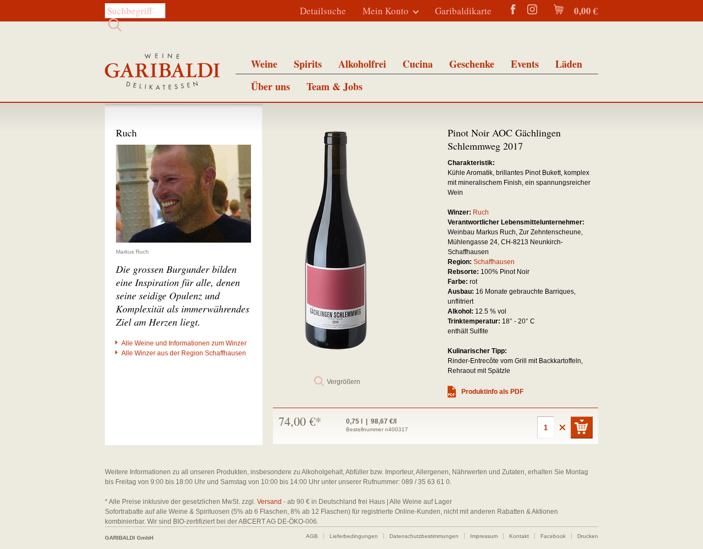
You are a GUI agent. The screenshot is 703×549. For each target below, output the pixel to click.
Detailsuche (323, 10)
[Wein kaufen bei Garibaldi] (162, 72)
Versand (269, 502)
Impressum (484, 536)
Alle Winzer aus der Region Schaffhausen (183, 353)
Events (525, 64)
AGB (312, 536)
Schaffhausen (494, 262)
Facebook (553, 536)
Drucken (587, 536)
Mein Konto (385, 10)
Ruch (481, 212)
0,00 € (585, 11)
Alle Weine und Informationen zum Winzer (184, 343)
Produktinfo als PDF (492, 392)
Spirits (308, 64)
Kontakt (519, 536)
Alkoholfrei (362, 64)
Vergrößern (343, 382)
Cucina (418, 64)
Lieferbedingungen (354, 536)
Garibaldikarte (463, 10)
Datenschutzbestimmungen (424, 536)
